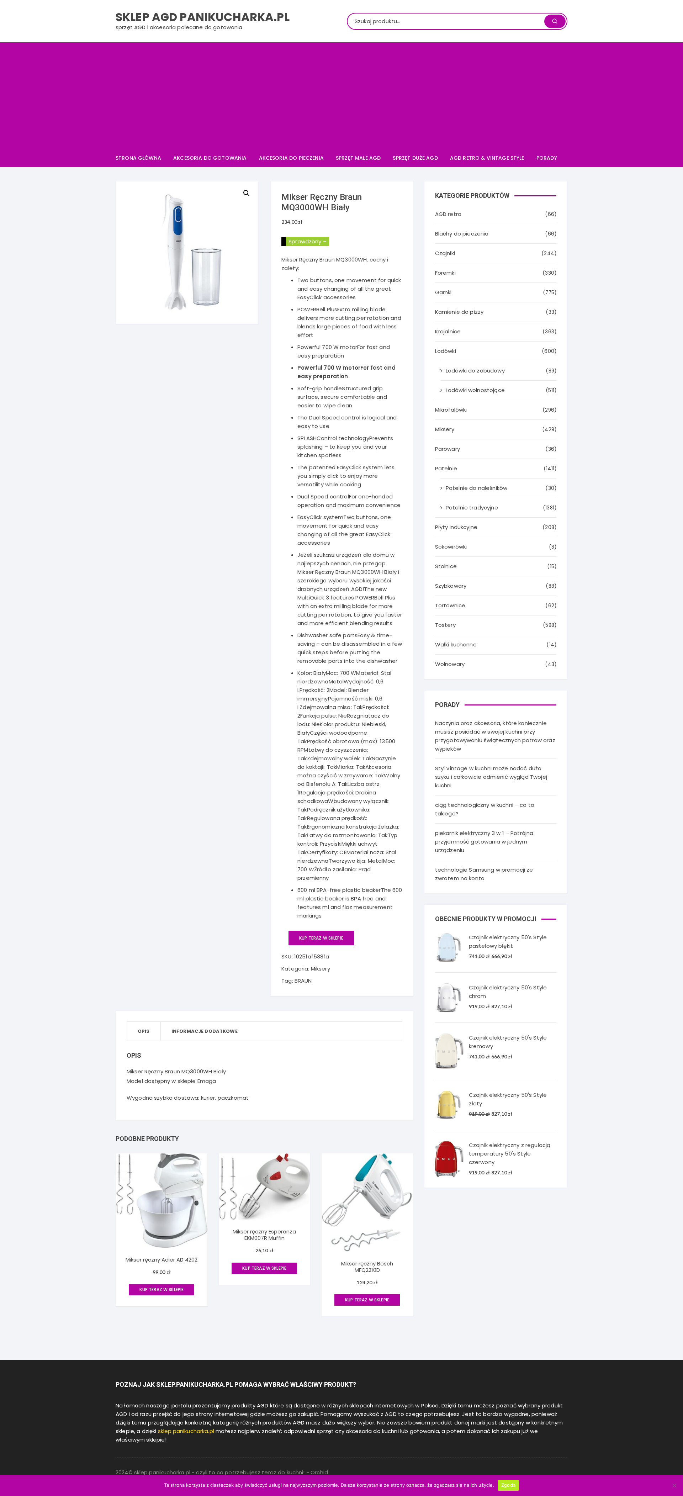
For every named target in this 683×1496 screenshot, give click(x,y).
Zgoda (508, 1485)
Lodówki (445, 351)
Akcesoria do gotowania (210, 158)
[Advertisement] (341, 96)
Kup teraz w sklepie (321, 938)
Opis (144, 1031)
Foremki (445, 272)
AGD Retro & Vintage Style (487, 158)
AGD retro (448, 214)
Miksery (320, 968)
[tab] (144, 1031)
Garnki (443, 292)
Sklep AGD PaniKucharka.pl (203, 17)
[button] (246, 193)
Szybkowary (451, 586)
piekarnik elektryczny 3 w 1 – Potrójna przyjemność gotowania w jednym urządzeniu (484, 841)
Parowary (447, 449)
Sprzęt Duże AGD (415, 158)
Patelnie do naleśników (476, 488)
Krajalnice (448, 331)
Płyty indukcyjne (456, 527)
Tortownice (450, 605)
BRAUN (303, 980)
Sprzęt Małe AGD (358, 158)
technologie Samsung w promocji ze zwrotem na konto (484, 874)
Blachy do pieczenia (462, 233)
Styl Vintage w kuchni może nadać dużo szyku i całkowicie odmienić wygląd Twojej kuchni (491, 777)
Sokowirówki (451, 546)
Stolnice (446, 566)
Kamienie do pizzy (459, 312)
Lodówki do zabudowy (475, 370)
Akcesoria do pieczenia (291, 158)
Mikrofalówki (451, 409)
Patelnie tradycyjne (472, 507)
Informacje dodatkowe (204, 1031)
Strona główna (138, 158)
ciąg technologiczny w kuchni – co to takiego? (484, 809)
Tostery (445, 625)
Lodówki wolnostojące (475, 390)
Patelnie (446, 468)
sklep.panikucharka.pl (186, 1431)
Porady (546, 158)
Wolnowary (450, 664)
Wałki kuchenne (456, 644)
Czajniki (445, 253)
